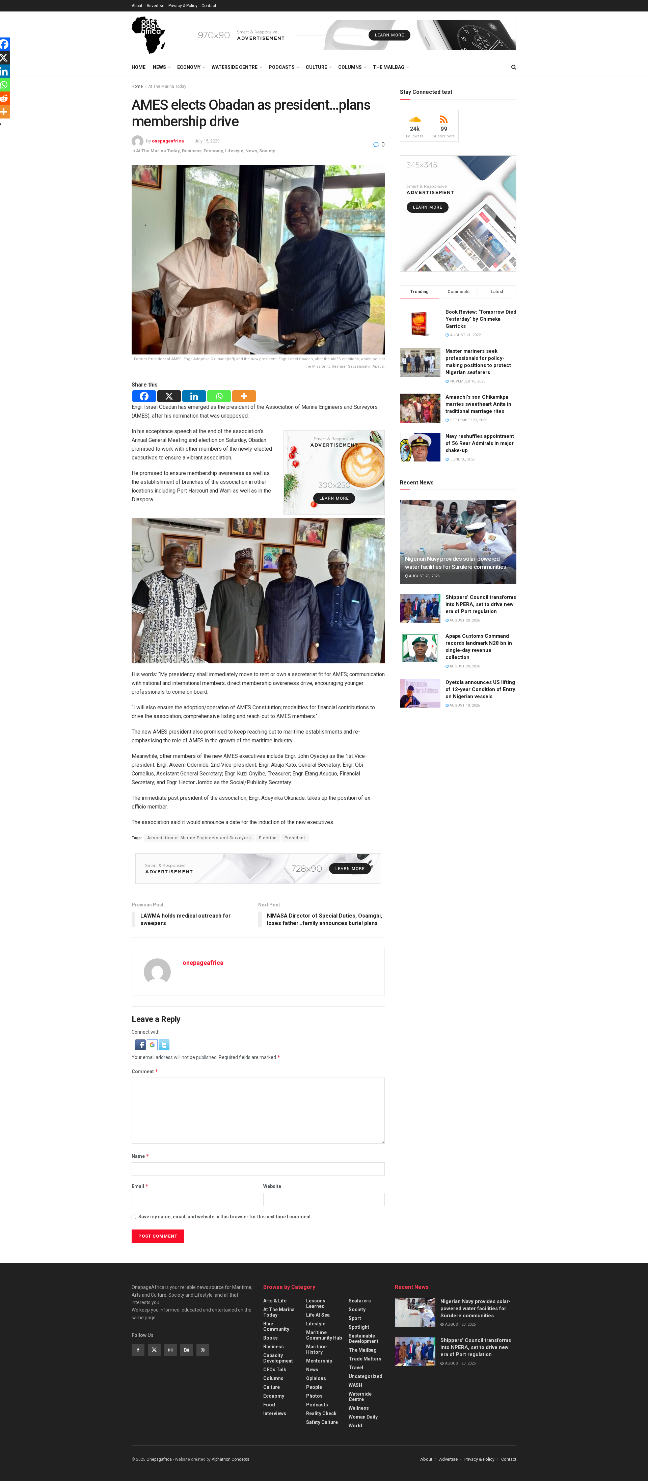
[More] (244, 396)
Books (270, 1338)
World (355, 1425)
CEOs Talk (274, 1369)
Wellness (359, 1408)
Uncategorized (365, 1376)
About (137, 5)
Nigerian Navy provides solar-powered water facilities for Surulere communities (475, 1308)
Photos (314, 1396)
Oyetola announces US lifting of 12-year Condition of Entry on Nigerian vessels (480, 689)
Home (138, 67)
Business (191, 150)
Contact (208, 5)
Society (267, 150)
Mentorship (319, 1361)
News (159, 67)
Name (140, 1156)
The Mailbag (388, 67)
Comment (145, 1071)
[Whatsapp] (219, 396)
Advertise (155, 5)
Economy (188, 67)
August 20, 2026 (423, 576)
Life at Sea (318, 1315)
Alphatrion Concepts (230, 1459)
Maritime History (316, 1349)
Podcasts (282, 67)
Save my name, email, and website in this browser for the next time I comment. (225, 1216)
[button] (141, 1044)
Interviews (274, 1413)
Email (140, 1186)
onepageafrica (168, 140)
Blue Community (276, 1326)
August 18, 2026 (464, 705)
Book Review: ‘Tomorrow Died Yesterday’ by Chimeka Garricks (481, 319)
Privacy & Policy (182, 5)
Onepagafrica (159, 1459)
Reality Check (321, 1413)
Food (269, 1404)
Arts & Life (275, 1300)
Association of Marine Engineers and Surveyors (199, 838)
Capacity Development (278, 1358)
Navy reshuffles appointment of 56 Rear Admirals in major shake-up (480, 443)
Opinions (316, 1378)
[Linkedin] (194, 396)
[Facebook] (144, 396)
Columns (350, 67)
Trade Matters (365, 1358)
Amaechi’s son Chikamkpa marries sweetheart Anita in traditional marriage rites (478, 404)
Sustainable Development (363, 1338)
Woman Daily (363, 1417)
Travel (356, 1367)
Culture (316, 67)
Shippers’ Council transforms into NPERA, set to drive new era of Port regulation (481, 604)
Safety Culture (322, 1422)
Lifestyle (234, 150)
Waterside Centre (235, 67)
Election (268, 838)
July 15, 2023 (207, 140)
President (295, 838)
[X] (169, 396)
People (314, 1387)
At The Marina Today (167, 86)
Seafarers (360, 1300)
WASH (355, 1385)
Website (272, 1186)
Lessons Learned (315, 1303)
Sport (355, 1318)
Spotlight (359, 1327)
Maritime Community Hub (324, 1335)
